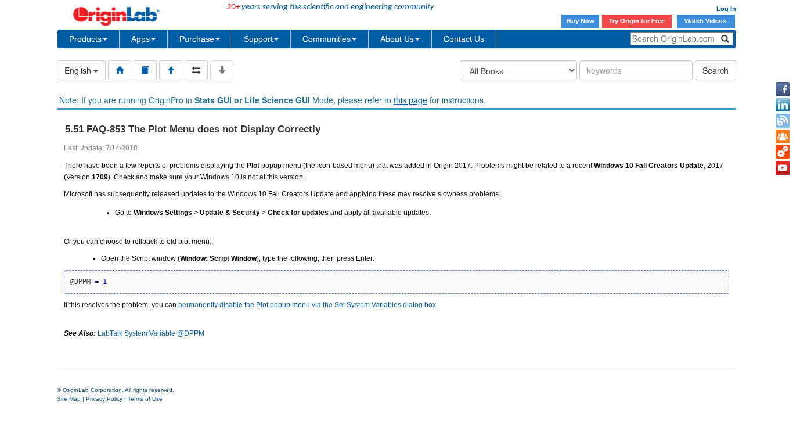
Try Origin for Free (637, 20)
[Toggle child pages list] (221, 70)
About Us (397, 39)
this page (410, 100)
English (78, 70)
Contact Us (464, 39)
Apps (140, 39)
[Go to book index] (145, 70)
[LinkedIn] (782, 105)
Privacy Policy (104, 398)
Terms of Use (145, 398)
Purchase (196, 39)
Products (85, 39)
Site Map (69, 398)
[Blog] (782, 120)
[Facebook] (782, 89)
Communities (326, 39)
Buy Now (580, 20)
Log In (726, 8)
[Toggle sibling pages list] (196, 70)
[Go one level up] (170, 70)
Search (715, 70)
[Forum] (782, 136)
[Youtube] (782, 167)
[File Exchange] (782, 152)
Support (258, 39)
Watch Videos (706, 20)
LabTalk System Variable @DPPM (151, 333)
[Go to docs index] (119, 70)
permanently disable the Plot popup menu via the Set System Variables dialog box (307, 305)
